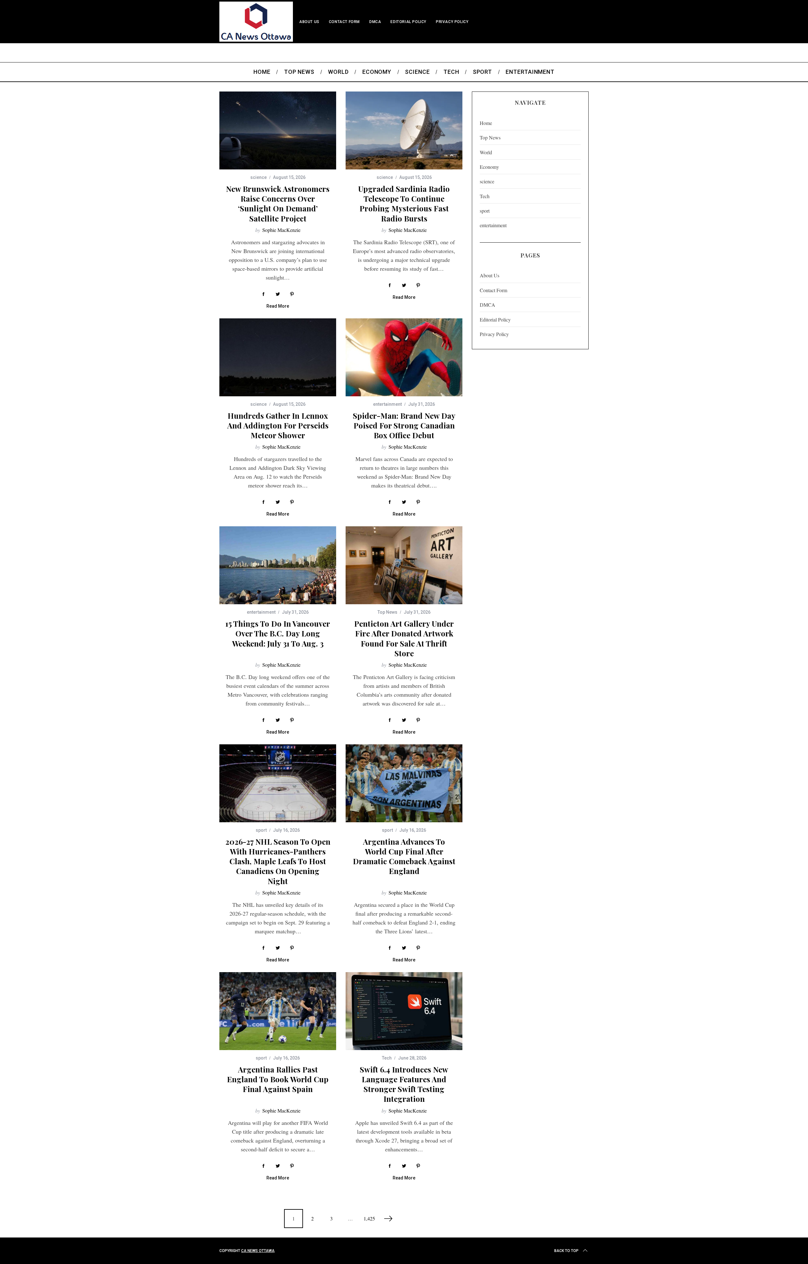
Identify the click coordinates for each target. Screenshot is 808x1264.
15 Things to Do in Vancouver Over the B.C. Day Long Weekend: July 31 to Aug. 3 (277, 633)
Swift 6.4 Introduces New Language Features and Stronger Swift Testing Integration (404, 1084)
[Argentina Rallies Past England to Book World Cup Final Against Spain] (277, 1011)
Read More (277, 306)
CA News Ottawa (258, 1251)
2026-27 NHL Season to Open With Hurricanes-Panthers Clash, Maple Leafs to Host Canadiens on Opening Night (277, 861)
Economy (489, 166)
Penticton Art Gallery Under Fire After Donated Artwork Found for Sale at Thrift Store (404, 638)
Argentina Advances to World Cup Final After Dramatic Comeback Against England (404, 856)
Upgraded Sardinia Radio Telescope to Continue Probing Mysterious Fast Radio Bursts (404, 203)
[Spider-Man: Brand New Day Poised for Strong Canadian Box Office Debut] (404, 357)
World (486, 152)
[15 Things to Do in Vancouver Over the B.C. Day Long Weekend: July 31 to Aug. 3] (277, 565)
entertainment (387, 404)
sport (261, 830)
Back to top (566, 1251)
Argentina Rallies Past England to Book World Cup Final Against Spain (278, 1079)
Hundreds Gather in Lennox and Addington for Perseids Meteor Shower (278, 425)
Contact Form (344, 22)
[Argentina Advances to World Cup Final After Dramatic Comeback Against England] (404, 783)
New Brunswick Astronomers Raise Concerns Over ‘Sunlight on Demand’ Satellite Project (278, 203)
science (258, 177)
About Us (309, 22)
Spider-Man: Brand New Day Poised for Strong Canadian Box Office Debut (404, 425)
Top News (387, 612)
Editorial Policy (408, 22)
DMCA (375, 22)
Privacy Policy (452, 22)
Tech (387, 1057)
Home (486, 123)
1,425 (369, 1218)
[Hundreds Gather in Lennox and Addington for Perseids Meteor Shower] (277, 357)
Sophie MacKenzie (281, 230)
